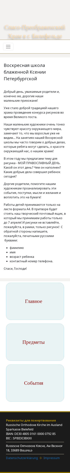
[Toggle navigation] (8, 46)
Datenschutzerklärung (22, 458)
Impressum (51, 458)
